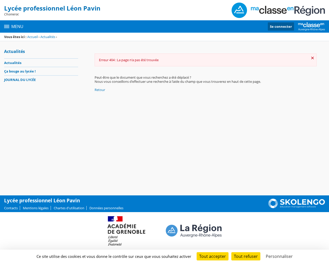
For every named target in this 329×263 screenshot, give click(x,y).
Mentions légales (36, 208)
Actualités (47, 36)
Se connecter (281, 26)
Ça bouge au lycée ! (20, 71)
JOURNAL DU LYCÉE (20, 79)
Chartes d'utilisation (69, 208)
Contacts (11, 208)
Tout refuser (246, 256)
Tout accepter (212, 256)
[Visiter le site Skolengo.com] (296, 207)
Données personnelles (106, 208)
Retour (100, 89)
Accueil (32, 36)
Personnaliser (279, 256)
